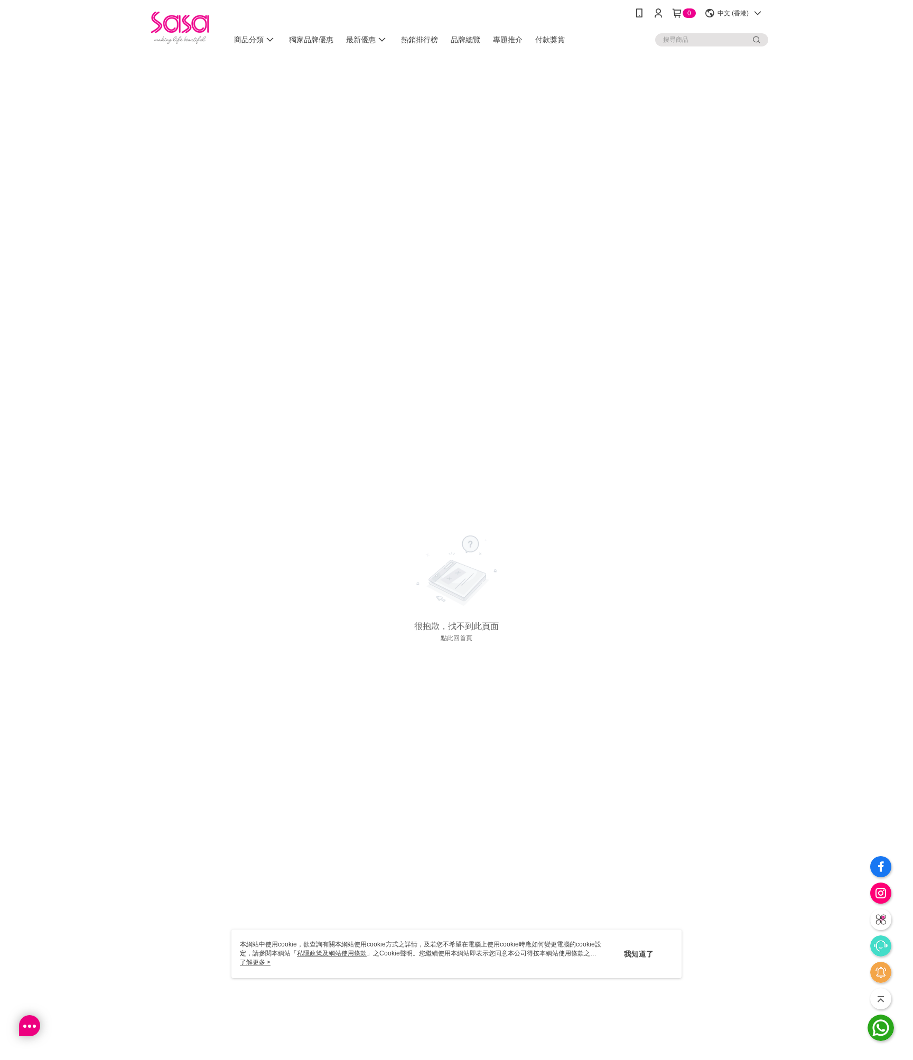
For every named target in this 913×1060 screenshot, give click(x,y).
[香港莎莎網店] (180, 28)
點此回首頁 (456, 638)
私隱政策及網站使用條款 (332, 953)
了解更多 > (255, 962)
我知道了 (639, 954)
